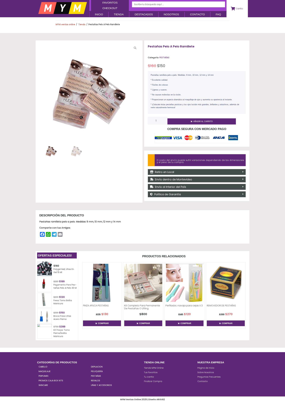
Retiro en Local (163, 172)
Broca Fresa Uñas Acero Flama (62, 318)
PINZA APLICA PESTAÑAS (96, 305)
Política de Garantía (167, 194)
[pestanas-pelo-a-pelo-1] (89, 94)
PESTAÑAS (164, 57)
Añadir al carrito (203, 121)
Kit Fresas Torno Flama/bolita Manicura (61, 333)
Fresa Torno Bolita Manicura (62, 302)
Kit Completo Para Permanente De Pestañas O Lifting (142, 307)
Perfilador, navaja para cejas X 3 (184, 305)
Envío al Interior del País (169, 187)
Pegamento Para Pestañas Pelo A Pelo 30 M (65, 286)
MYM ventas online (65, 24)
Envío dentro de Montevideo (172, 179)
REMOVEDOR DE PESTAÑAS (221, 305)
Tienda (81, 24)
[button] (197, 172)
